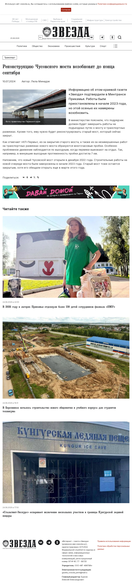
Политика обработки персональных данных (113, 547)
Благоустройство (113, 20)
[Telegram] (30, 177)
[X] (34, 177)
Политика (22, 46)
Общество (37, 46)
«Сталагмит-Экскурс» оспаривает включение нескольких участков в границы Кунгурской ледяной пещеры (63, 514)
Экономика (53, 46)
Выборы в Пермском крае (57, 20)
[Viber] (38, 177)
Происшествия (72, 46)
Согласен (66, 9)
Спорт (103, 46)
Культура (90, 46)
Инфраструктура (95, 20)
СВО (45, 20)
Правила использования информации (114, 541)
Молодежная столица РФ (32, 20)
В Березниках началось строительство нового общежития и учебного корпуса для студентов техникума (59, 410)
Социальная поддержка (76, 20)
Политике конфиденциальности (112, 4)
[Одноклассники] (27, 177)
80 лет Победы (15, 20)
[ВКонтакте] (23, 177)
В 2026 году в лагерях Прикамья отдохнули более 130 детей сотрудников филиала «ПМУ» (59, 307)
